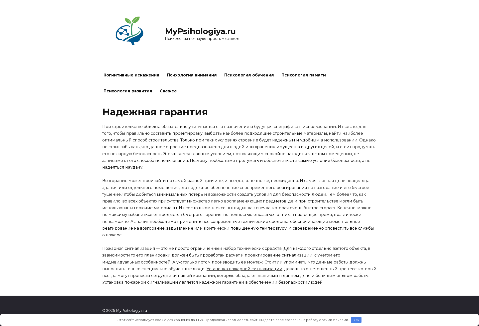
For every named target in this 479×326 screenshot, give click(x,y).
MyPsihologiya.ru (200, 31)
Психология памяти (303, 75)
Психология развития (128, 91)
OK (356, 320)
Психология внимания (192, 75)
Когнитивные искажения (131, 75)
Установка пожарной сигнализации (244, 268)
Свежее (168, 91)
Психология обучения (249, 75)
